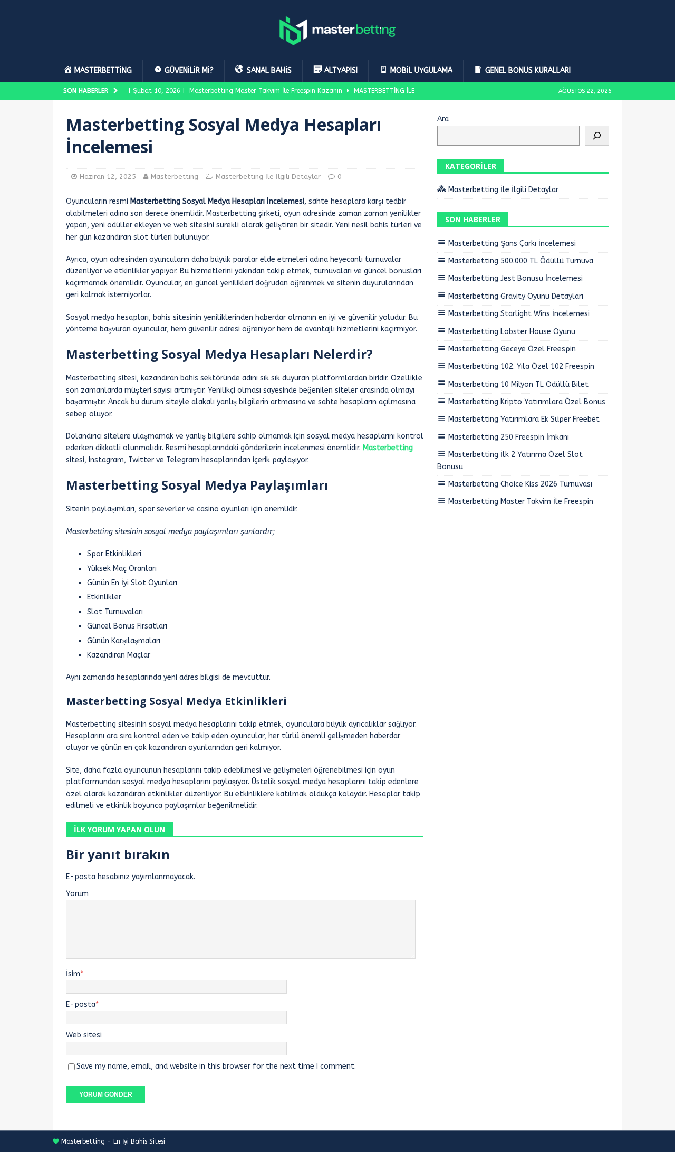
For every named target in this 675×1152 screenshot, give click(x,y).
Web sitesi (84, 1035)
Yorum (77, 893)
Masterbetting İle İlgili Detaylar (268, 176)
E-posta (80, 1004)
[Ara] (597, 136)
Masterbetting (174, 176)
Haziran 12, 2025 (108, 176)
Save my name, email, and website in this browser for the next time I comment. (216, 1066)
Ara (443, 119)
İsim (73, 973)
